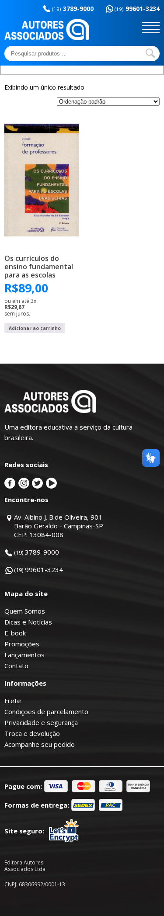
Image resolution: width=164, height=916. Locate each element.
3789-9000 (73, 8)
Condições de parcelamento (46, 711)
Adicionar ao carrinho (35, 328)
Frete (12, 700)
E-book (15, 632)
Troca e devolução (32, 733)
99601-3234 (137, 8)
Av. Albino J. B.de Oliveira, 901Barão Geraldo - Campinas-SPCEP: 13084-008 (58, 526)
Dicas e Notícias (28, 622)
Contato (16, 665)
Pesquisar (150, 53)
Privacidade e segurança (41, 722)
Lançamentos (24, 654)
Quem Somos (24, 611)
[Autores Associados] (46, 37)
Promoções (21, 643)
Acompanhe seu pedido (39, 744)
